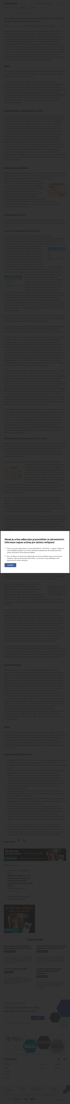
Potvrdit (10, 565)
